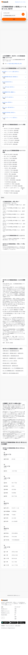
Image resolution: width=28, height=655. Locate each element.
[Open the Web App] (21, 622)
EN (2, 617)
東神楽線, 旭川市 (13, 353)
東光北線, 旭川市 (6, 363)
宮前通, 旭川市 (14, 363)
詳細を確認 (17, 128)
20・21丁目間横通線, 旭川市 (8, 370)
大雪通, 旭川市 (6, 350)
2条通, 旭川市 (20, 353)
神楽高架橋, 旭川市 (19, 370)
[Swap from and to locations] (23, 14)
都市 (15, 616)
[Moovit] (5, 2)
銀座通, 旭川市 (15, 365)
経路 (15, 618)
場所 (15, 610)
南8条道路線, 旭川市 (15, 355)
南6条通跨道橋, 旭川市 (14, 350)
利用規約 (3, 625)
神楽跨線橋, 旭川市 (6, 368)
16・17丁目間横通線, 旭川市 (17, 368)
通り (15, 612)
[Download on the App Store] (13, 622)
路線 (15, 608)
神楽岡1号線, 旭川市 (7, 365)
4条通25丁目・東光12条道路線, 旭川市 (11, 373)
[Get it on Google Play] (5, 622)
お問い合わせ (17, 625)
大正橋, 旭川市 (20, 358)
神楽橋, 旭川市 (6, 353)
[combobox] (14, 13)
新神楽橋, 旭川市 (6, 355)
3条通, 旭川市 (5, 358)
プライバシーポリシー (10, 625)
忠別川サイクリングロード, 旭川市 (10, 360)
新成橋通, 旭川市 (12, 358)
